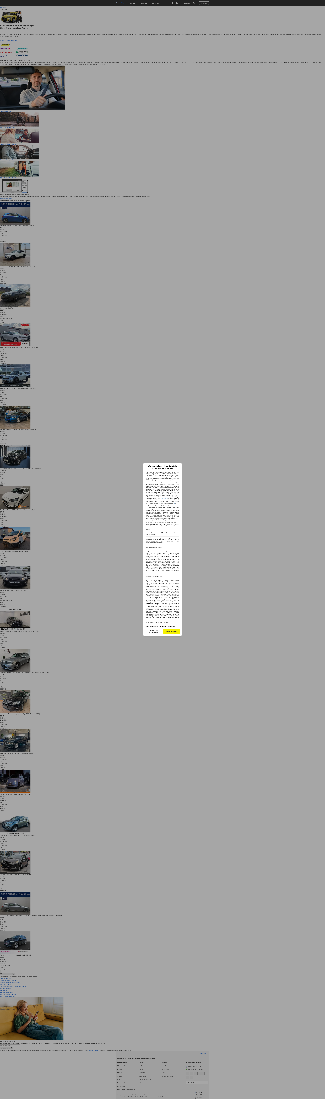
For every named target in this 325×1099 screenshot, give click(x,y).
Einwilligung (164, 498)
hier (174, 503)
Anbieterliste (171, 626)
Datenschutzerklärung (151, 626)
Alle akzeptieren (171, 631)
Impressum (162, 626)
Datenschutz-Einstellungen (153, 631)
